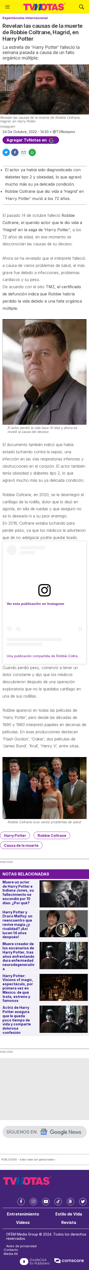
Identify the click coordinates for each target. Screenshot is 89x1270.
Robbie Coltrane (52, 835)
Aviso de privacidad (21, 1246)
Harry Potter (15, 835)
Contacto (11, 1250)
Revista (68, 1222)
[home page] (44, 7)
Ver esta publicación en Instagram (35, 604)
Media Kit (11, 1254)
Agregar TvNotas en (27, 140)
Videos (23, 1222)
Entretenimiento (23, 1214)
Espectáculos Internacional (25, 18)
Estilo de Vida (68, 1214)
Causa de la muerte (21, 845)
